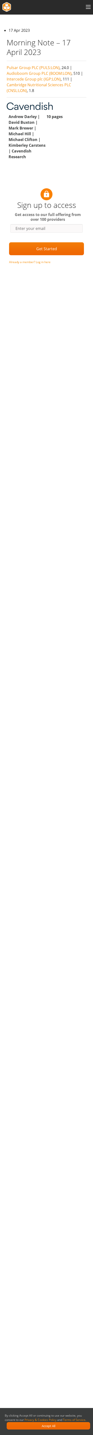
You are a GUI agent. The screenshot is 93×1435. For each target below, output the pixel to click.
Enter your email (30, 228)
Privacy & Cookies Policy (41, 1420)
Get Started (46, 248)
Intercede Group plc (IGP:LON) (34, 79)
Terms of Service (74, 1420)
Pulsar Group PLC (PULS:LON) (33, 67)
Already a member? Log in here (30, 262)
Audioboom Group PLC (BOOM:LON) (39, 73)
